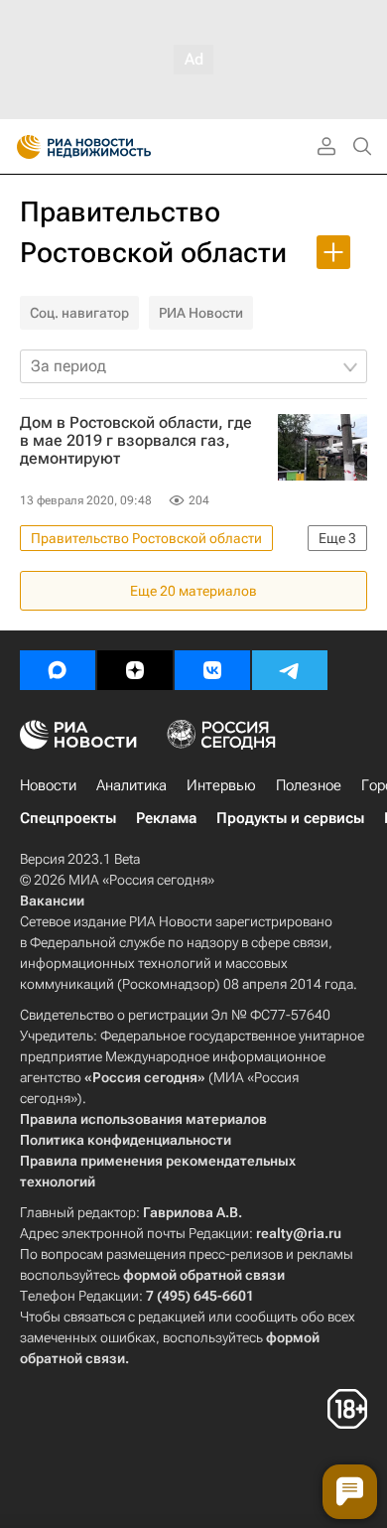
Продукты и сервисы (290, 818)
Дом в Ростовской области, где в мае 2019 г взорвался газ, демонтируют (136, 441)
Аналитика (131, 785)
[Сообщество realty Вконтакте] (212, 670)
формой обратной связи (204, 1275)
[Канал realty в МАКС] (57, 670)
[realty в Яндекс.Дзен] (135, 670)
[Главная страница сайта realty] (119, 147)
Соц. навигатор (79, 313)
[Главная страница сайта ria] (22, 147)
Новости (48, 785)
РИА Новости (201, 313)
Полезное (308, 785)
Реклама (166, 818)
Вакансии (52, 900)
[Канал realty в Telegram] (289, 670)
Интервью (221, 785)
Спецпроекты (68, 818)
